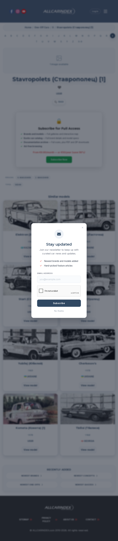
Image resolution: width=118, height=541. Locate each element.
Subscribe (59, 303)
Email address (45, 273)
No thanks (59, 311)
